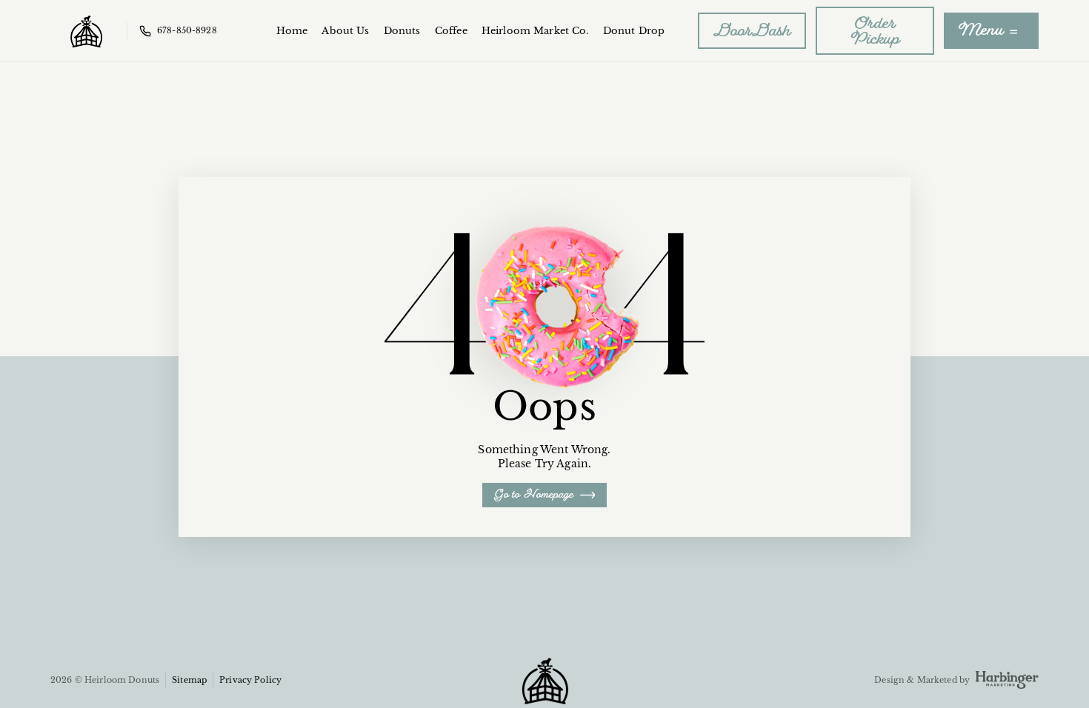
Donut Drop (634, 30)
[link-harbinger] (1007, 680)
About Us (345, 30)
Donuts (402, 30)
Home (292, 30)
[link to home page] (86, 31)
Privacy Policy (250, 680)
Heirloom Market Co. (535, 30)
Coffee (451, 30)
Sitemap (189, 680)
